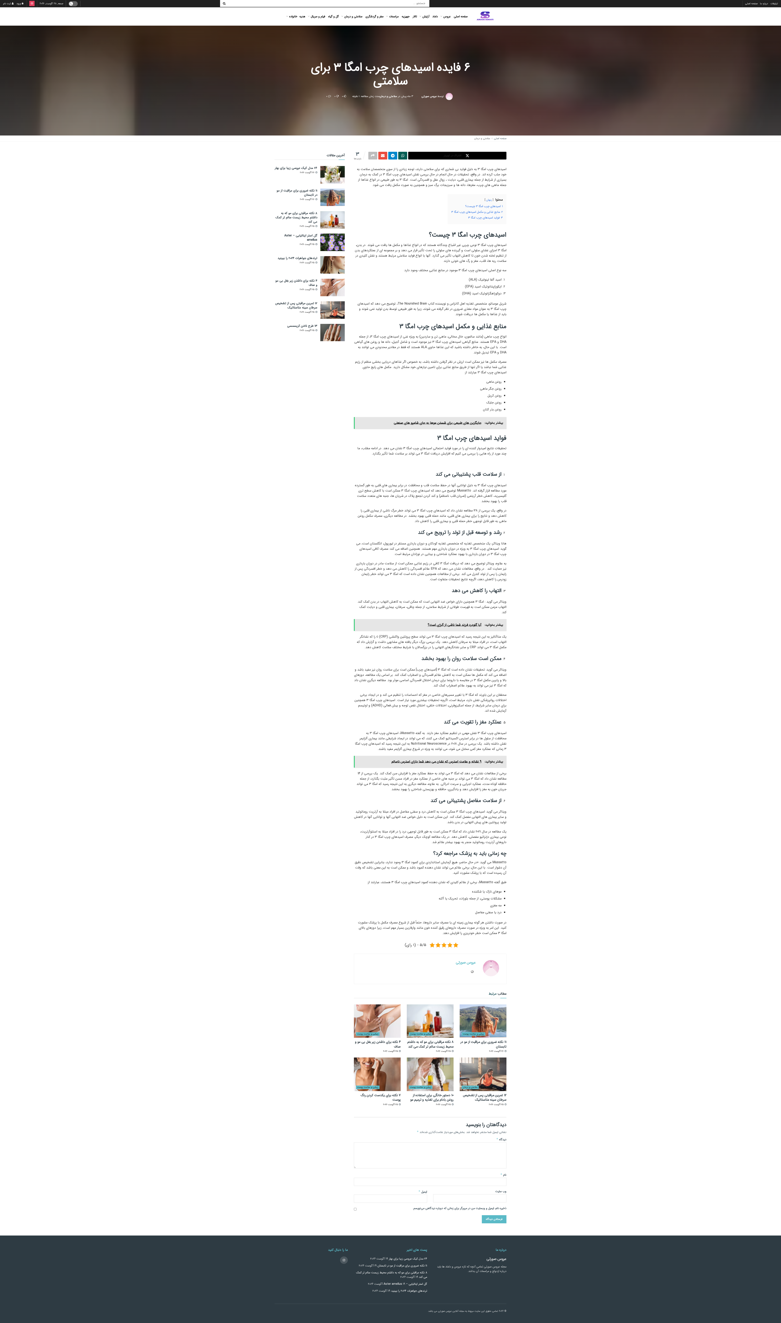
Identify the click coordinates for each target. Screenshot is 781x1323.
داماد (435, 16)
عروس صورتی (429, 96)
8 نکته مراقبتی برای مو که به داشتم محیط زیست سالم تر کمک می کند (430, 1044)
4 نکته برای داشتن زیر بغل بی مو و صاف (378, 1044)
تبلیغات (774, 3)
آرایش (425, 16)
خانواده (293, 16)
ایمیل (422, 1191)
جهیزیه (406, 16)
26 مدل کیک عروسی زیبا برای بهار (296, 168)
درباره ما (764, 3)
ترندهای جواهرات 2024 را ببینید (297, 258)
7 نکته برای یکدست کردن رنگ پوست (381, 1097)
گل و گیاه (333, 16)
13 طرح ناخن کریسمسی (302, 325)
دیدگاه (501, 1139)
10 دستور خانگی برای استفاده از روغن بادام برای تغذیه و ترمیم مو (432, 1097)
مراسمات (394, 16)
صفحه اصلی (751, 3)
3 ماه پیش (407, 96)
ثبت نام (7, 3)
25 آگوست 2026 (443, 1051)
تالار (415, 16)
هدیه (302, 16)
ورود (19, 3)
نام (503, 1174)
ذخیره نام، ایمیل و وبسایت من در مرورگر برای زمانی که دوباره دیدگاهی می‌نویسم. (459, 1208)
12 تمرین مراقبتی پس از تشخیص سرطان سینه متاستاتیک (484, 1097)
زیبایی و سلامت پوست (473, 1034)
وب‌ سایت (500, 1191)
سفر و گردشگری (374, 16)
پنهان (489, 200)
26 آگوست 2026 (496, 1051)
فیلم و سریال (318, 16)
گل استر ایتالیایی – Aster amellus (300, 237)
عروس (447, 16)
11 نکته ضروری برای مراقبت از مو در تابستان (483, 1044)
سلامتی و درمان (353, 16)
